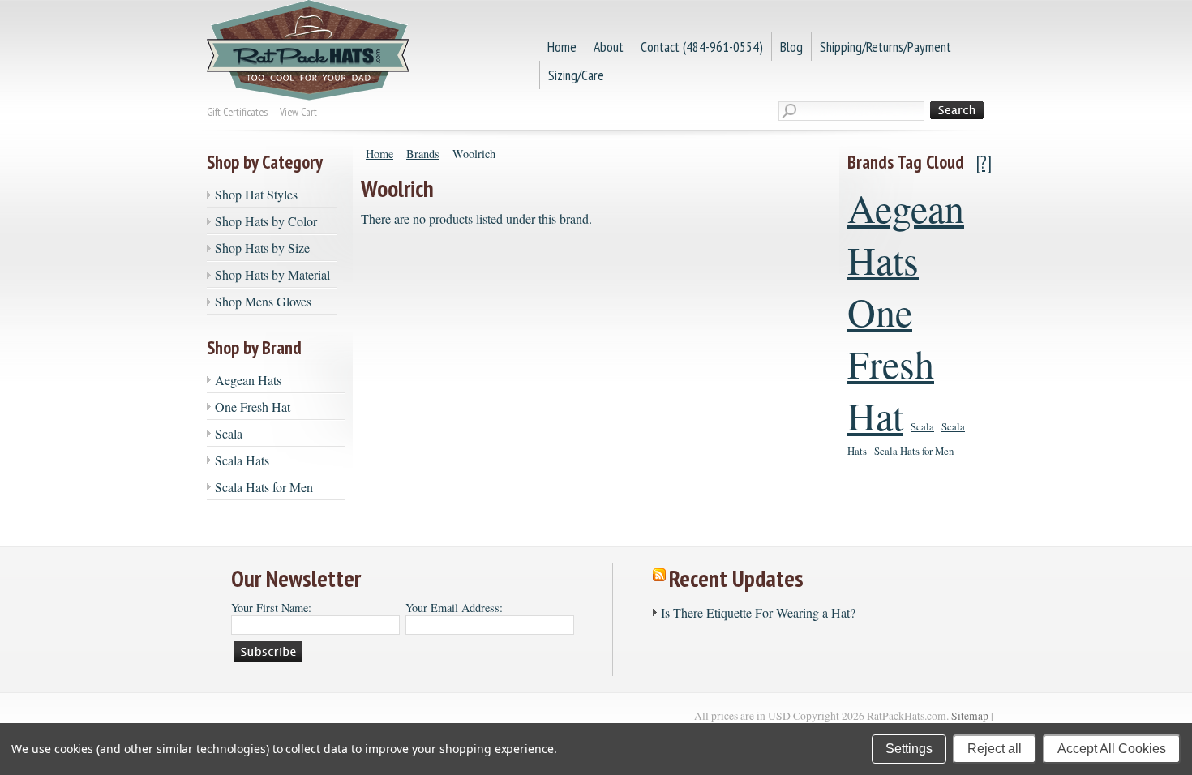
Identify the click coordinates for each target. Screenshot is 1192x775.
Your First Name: (271, 607)
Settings (909, 749)
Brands (422, 153)
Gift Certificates (237, 112)
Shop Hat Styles (256, 194)
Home (379, 153)
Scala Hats (242, 460)
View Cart (298, 112)
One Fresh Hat (252, 406)
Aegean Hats (248, 379)
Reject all (994, 749)
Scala (228, 433)
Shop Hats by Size (262, 247)
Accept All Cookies (1111, 749)
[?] (984, 161)
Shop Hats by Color (266, 220)
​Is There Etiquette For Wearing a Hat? (758, 612)
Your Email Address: (454, 607)
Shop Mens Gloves (263, 301)
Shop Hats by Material (272, 274)
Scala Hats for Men (264, 486)
